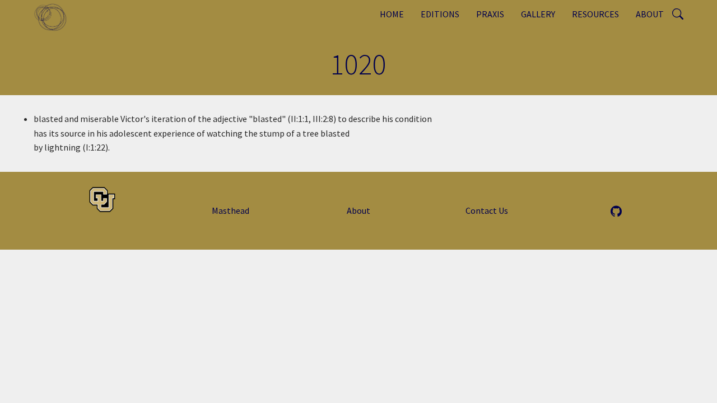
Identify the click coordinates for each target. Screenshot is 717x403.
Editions (440, 14)
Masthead (230, 210)
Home (392, 14)
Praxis (490, 14)
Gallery (538, 14)
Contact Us (486, 210)
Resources (595, 14)
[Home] (55, 17)
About (650, 14)
